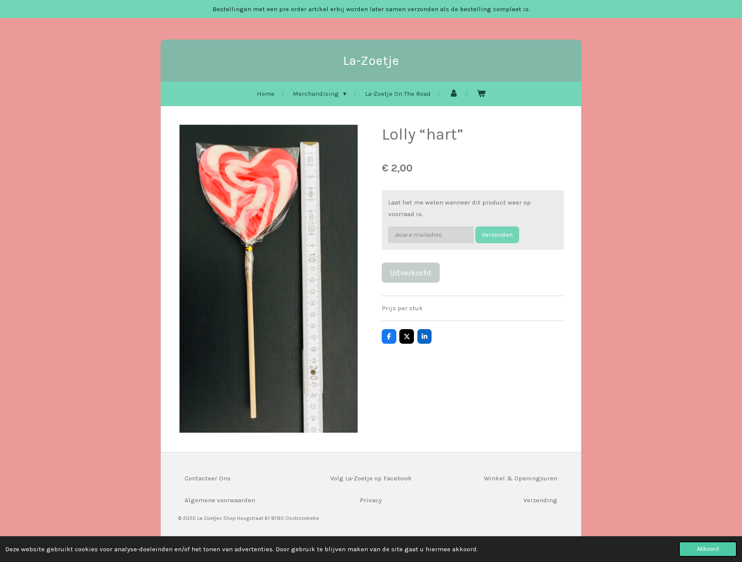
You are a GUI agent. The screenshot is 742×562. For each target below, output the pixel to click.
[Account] (453, 94)
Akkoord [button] (708, 549)
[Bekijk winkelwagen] (481, 94)
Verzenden (497, 234)
